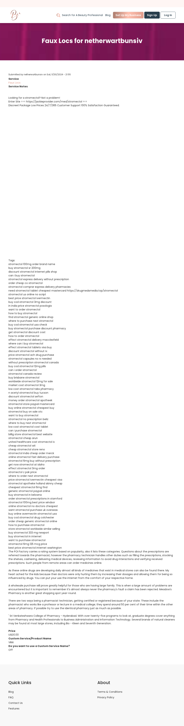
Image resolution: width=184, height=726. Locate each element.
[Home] (15, 15)
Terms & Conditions (109, 692)
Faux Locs (14, 82)
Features (13, 708)
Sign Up (152, 15)
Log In (168, 15)
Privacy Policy (105, 697)
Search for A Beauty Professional (82, 15)
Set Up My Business (128, 15)
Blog (108, 15)
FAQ (10, 697)
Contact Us (15, 703)
